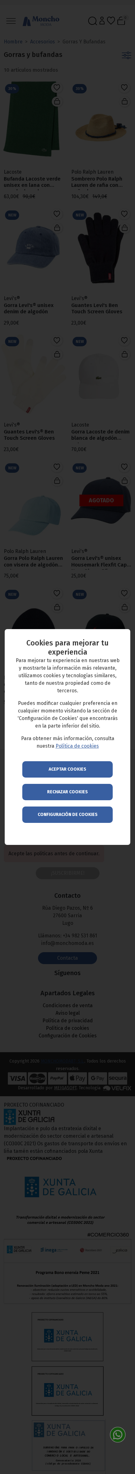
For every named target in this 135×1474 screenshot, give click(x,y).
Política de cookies (77, 746)
